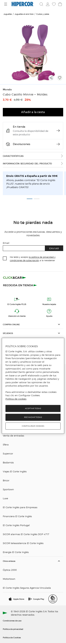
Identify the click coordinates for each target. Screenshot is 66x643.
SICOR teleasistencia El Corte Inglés (23, 543)
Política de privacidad (13, 629)
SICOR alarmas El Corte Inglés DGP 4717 (26, 534)
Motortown (9, 578)
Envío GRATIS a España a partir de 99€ (32, 176)
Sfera (6, 444)
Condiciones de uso (12, 620)
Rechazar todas (33, 417)
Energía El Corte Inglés (16, 552)
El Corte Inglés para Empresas (20, 507)
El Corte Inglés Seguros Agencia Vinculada (27, 587)
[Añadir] (59, 78)
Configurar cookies (33, 426)
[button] (33, 324)
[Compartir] (51, 78)
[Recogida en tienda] (20, 285)
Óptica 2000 (10, 569)
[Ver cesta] (60, 4)
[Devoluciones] (58, 144)
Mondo (7, 89)
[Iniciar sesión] (47, 4)
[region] (33, 386)
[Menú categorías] (6, 4)
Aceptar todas (33, 408)
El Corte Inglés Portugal (16, 525)
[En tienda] (58, 130)
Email (6, 243)
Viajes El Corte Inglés (15, 471)
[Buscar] (41, 4)
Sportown (8, 489)
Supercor (8, 453)
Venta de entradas (13, 435)
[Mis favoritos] (53, 4)
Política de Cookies (12, 637)
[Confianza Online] (52, 598)
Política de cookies (15, 398)
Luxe (5, 498)
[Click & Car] (14, 277)
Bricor (6, 480)
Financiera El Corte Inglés (17, 516)
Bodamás (8, 462)
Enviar (54, 248)
